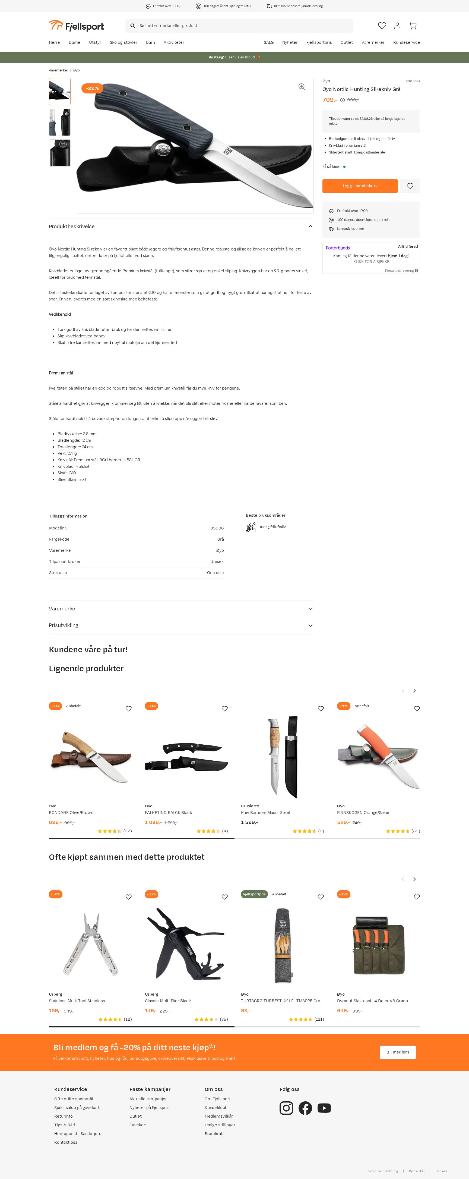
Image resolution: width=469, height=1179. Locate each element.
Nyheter (290, 42)
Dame (74, 42)
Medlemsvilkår (219, 1116)
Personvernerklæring (383, 1171)
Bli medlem (397, 1052)
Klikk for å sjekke (371, 261)
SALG (269, 42)
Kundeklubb (216, 1108)
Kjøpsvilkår (417, 1171)
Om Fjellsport (218, 1099)
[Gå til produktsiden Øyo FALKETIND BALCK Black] (186, 757)
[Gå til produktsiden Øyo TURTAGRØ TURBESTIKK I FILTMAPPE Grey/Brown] (282, 945)
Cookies (441, 1171)
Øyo (76, 70)
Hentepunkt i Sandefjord (78, 1134)
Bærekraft (214, 1134)
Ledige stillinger (220, 1125)
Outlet (347, 42)
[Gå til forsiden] (76, 26)
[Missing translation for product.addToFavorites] (410, 186)
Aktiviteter (174, 42)
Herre (54, 42)
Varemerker (373, 42)
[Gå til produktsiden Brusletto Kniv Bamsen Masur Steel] (282, 757)
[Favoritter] (382, 25)
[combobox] (239, 26)
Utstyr (95, 42)
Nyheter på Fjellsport (149, 1108)
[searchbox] (246, 25)
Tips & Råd (64, 1125)
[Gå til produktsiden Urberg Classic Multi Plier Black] (186, 945)
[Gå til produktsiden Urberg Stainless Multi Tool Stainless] (90, 945)
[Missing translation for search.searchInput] (132, 26)
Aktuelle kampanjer (148, 1099)
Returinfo (63, 1116)
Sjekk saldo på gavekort (77, 1108)
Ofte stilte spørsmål (73, 1099)
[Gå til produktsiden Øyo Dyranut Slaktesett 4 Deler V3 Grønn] (378, 945)
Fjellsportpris (319, 42)
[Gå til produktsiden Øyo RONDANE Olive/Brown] (90, 757)
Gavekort (138, 1125)
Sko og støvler (124, 42)
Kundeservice (406, 42)
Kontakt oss (65, 1142)
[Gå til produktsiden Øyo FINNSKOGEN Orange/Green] (378, 757)
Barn (150, 42)
